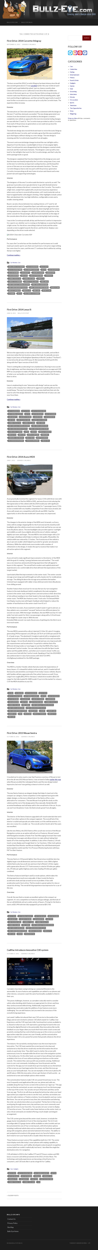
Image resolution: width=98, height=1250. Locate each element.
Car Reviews (13, 262)
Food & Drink (74, 80)
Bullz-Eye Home (12, 1231)
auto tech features (15, 269)
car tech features (36, 275)
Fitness (72, 77)
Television (73, 105)
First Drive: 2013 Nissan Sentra (22, 733)
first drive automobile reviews (19, 284)
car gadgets (25, 272)
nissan (20, 934)
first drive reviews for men (39, 287)
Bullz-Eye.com (12, 22)
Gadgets (15, 1169)
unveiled (34, 86)
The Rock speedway (32, 440)
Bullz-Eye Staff (23, 313)
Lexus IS (33, 432)
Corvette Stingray (15, 281)
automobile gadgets (32, 269)
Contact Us (11, 1219)
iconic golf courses (15, 432)
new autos (26, 290)
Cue (38, 1182)
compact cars (28, 922)
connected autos (14, 278)
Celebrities (73, 69)
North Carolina (33, 434)
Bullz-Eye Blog (26, 22)
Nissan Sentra (29, 934)
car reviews (51, 272)
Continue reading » (13, 255)
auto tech (44, 266)
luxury (42, 711)
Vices (72, 111)
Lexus (26, 432)
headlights (33, 711)
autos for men (13, 272)
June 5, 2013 (11, 460)
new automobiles (14, 290)
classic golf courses (40, 420)
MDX (20, 714)
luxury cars (52, 711)
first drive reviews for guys (18, 287)
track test (45, 440)
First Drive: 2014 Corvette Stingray (24, 41)
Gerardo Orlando (29, 44)
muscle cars (55, 287)
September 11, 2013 (13, 44)
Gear (71, 89)
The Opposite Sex (76, 108)
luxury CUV (12, 714)
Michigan (28, 714)
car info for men (38, 272)
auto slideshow (32, 266)
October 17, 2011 (13, 953)
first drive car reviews (40, 284)
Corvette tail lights (31, 281)
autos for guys (54, 269)
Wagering (73, 114)
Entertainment (74, 75)
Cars (19, 262)
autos (44, 269)
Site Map (10, 1227)
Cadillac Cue (47, 1176)
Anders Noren (81, 1243)
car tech (24, 275)
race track (30, 437)
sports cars (47, 290)
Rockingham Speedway (16, 440)
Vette (20, 293)
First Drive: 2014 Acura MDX (21, 457)
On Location (74, 100)
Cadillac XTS (13, 1179)
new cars (36, 290)
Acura (11, 693)
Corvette (40, 278)
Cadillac (37, 1176)
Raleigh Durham (42, 437)
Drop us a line (72, 118)
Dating (72, 72)
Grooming (73, 91)
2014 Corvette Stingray (16, 266)
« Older (12, 1195)
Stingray (12, 293)
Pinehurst (45, 434)
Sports (72, 102)
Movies (72, 97)
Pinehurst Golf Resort (16, 437)
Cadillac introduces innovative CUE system (27, 950)
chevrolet (48, 275)
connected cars (29, 278)
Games (72, 86)
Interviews (73, 94)
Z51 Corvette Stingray (32, 293)
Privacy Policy (12, 1223)
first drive (44, 281)
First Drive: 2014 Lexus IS (19, 309)
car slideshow (13, 275)
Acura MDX (19, 693)
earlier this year (55, 780)
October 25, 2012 (13, 736)
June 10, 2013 (11, 313)
